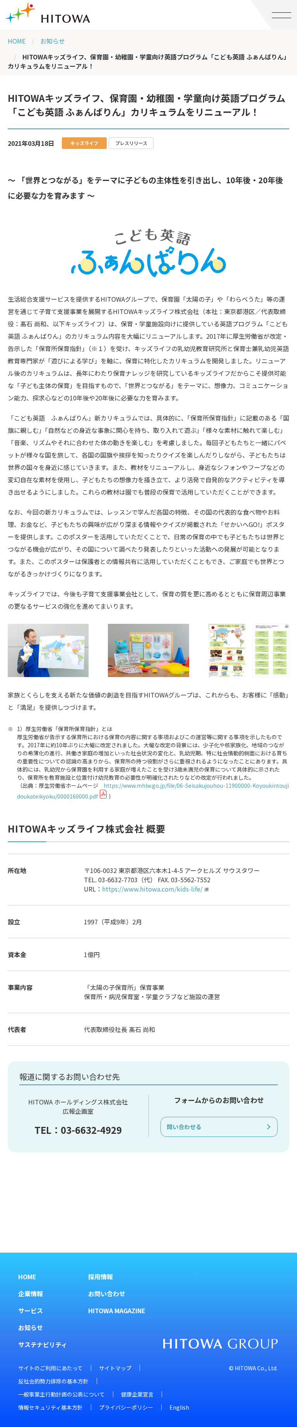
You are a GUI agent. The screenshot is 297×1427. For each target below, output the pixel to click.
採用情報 (100, 1276)
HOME (17, 41)
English (179, 1407)
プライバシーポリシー (126, 1407)
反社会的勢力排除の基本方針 (53, 1381)
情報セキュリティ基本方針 (50, 1407)
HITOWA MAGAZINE (116, 1310)
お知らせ (52, 41)
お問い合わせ (106, 1293)
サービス (30, 1310)
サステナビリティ (42, 1344)
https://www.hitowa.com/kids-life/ (152, 888)
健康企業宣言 (137, 1394)
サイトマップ (115, 1368)
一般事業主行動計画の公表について (61, 1394)
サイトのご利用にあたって (50, 1368)
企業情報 (30, 1293)
